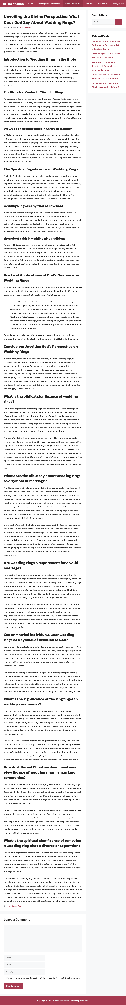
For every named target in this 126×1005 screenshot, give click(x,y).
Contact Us (102, 3)
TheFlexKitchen (12, 3)
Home (30, 3)
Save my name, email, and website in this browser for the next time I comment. (43, 977)
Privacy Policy (118, 3)
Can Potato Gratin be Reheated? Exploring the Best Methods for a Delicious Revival (107, 45)
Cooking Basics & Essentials (49, 3)
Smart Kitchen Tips (73, 3)
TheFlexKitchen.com (60, 1000)
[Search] (118, 22)
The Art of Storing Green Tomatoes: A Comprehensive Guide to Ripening (105, 66)
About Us (89, 3)
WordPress (84, 1000)
